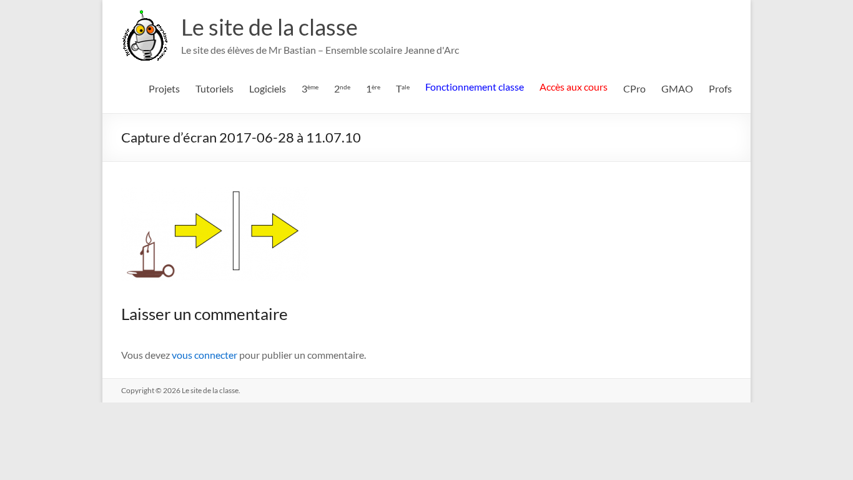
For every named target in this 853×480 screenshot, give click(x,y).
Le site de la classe (269, 27)
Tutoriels (214, 88)
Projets (164, 88)
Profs (720, 88)
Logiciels (267, 88)
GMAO (677, 88)
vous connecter (204, 355)
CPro (634, 88)
